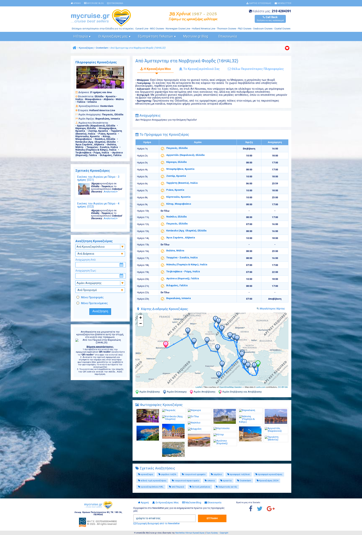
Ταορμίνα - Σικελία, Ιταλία (182, 257)
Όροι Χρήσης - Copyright (217, 533)
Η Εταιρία (81, 36)
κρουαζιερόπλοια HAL (151, 486)
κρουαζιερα (146, 474)
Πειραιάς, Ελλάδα (177, 148)
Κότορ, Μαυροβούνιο (178, 203)
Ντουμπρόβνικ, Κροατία (180, 169)
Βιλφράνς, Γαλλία (177, 285)
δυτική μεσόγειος (201, 486)
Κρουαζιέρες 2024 (268, 480)
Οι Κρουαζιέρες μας (113, 36)
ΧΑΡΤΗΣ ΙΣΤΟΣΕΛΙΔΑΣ (260, 3)
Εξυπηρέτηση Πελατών (155, 36)
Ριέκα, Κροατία (175, 189)
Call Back (270, 19)
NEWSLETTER (284, 3)
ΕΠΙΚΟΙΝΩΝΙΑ (116, 3)
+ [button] (140, 317)
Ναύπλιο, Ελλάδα (176, 216)
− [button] (140, 323)
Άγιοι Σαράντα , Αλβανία (180, 237)
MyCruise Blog (193, 502)
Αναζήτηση (100, 311)
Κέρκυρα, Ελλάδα (176, 162)
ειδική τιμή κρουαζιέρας (153, 480)
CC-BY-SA (283, 386)
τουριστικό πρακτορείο (186, 480)
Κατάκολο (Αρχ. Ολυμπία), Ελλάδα (186, 230)
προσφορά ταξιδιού (239, 474)
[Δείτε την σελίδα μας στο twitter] (261, 509)
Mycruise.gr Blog (195, 36)
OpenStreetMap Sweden (230, 386)
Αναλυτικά (110, 191)
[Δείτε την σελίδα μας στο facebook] (252, 509)
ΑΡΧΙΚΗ (77, 3)
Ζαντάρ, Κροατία (176, 176)
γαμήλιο (217, 474)
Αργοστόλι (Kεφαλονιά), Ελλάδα (185, 155)
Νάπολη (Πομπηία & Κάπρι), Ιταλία (186, 264)
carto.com (260, 386)
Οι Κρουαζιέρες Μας (167, 502)
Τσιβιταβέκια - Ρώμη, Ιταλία (183, 271)
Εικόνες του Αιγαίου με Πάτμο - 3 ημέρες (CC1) (98, 178)
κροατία (227, 480)
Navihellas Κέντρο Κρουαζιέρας (190, 533)
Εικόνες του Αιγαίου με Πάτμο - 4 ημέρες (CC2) (98, 205)
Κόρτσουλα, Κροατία (178, 196)
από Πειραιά (177, 486)
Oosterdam (102, 47)
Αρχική (144, 502)
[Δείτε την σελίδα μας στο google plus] (272, 509)
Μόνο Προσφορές (92, 297)
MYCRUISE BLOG (95, 3)
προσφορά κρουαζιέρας (269, 474)
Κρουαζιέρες (86, 47)
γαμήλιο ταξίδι (168, 474)
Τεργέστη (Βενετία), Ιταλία (182, 182)
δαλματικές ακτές (227, 486)
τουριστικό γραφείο (194, 474)
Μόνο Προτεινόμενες (94, 303)
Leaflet (199, 386)
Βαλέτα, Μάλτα (175, 250)
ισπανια (211, 480)
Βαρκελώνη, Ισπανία (178, 298)
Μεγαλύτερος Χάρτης (272, 308)
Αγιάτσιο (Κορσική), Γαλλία (182, 278)
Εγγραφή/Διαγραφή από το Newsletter (158, 523)
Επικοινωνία (228, 36)
